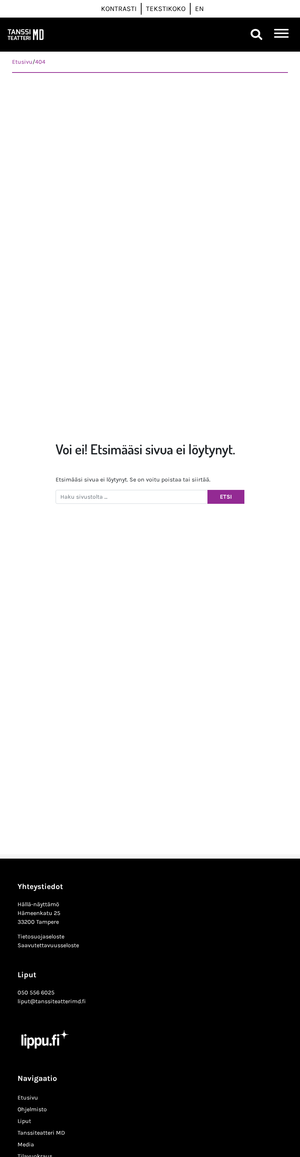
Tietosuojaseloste (41, 936)
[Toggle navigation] (281, 34)
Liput (24, 1120)
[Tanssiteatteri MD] (25, 34)
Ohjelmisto (32, 1109)
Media (26, 1144)
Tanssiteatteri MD (41, 1132)
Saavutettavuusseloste (48, 945)
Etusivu (28, 1097)
